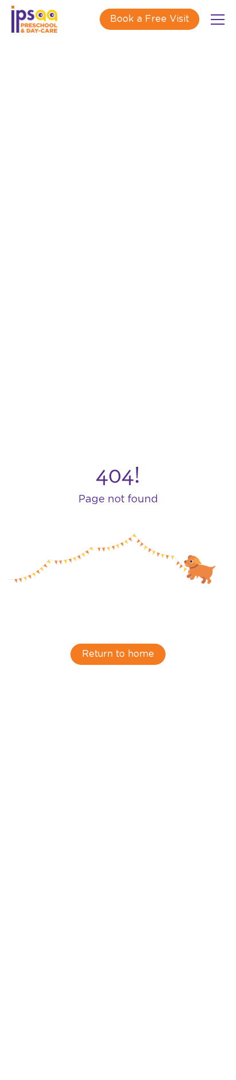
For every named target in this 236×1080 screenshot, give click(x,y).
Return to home (118, 654)
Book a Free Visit (149, 19)
